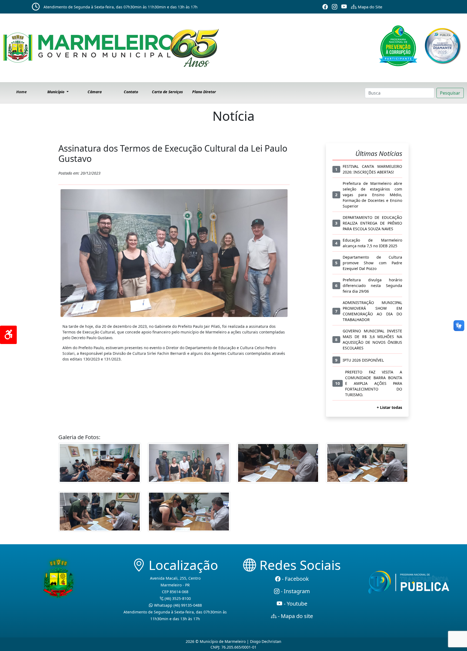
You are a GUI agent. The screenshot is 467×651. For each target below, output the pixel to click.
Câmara (95, 91)
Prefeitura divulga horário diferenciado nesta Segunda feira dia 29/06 (372, 285)
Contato (131, 91)
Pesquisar (450, 93)
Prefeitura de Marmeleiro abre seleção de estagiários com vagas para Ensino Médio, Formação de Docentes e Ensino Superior (372, 195)
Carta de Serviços (167, 91)
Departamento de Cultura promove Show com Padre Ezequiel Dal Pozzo (372, 263)
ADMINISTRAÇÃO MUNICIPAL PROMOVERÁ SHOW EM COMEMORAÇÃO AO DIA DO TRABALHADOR (372, 311)
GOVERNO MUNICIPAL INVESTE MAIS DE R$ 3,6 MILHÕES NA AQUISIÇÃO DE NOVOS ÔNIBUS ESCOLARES (372, 339)
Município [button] (56, 91)
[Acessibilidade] (8, 335)
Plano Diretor (204, 91)
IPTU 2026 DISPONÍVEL (363, 360)
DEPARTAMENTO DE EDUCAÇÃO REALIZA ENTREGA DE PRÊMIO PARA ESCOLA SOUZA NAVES (372, 223)
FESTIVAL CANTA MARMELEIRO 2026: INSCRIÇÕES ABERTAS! (372, 169)
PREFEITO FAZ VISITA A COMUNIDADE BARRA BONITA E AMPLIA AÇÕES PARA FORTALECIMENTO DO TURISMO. (373, 383)
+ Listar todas (389, 407)
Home (21, 91)
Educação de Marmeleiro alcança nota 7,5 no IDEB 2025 (372, 243)
